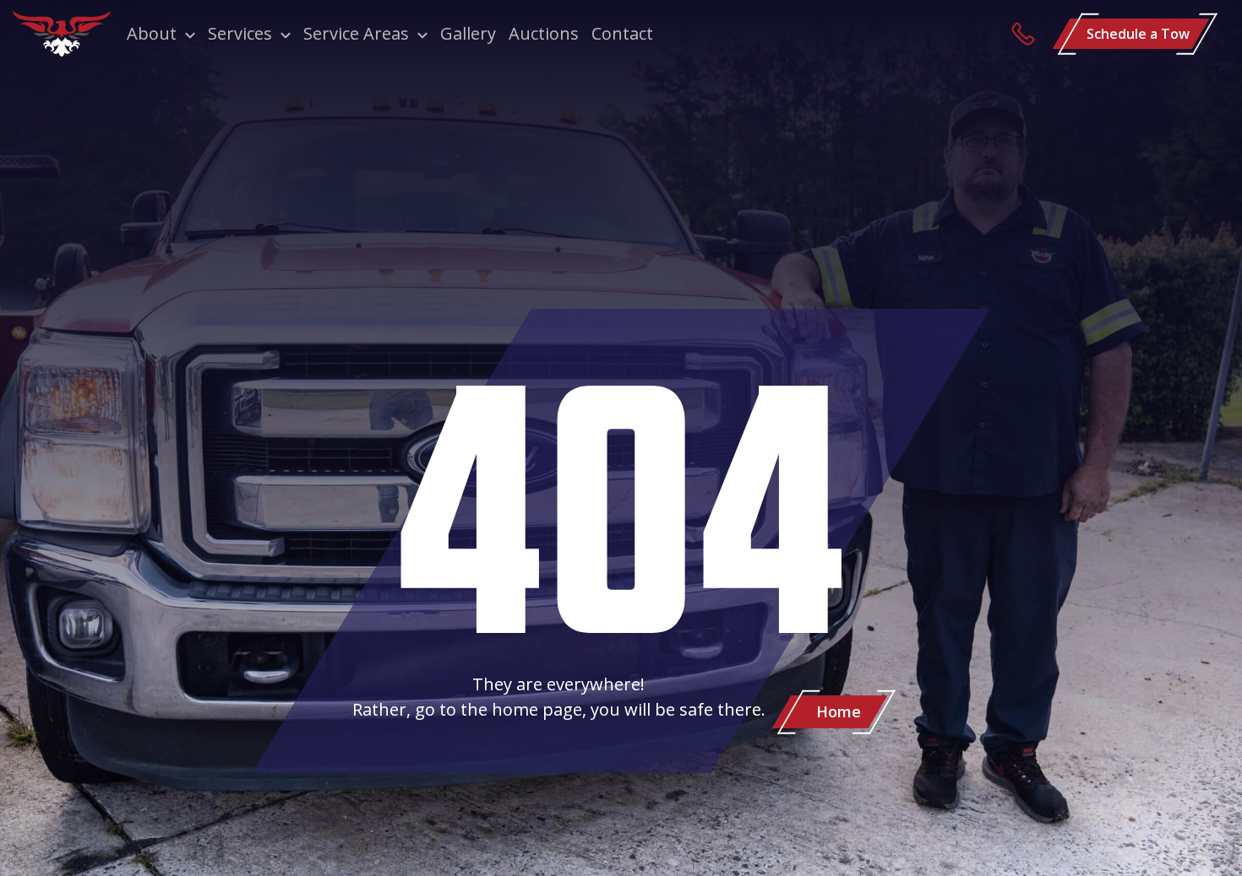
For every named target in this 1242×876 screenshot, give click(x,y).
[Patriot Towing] (62, 34)
